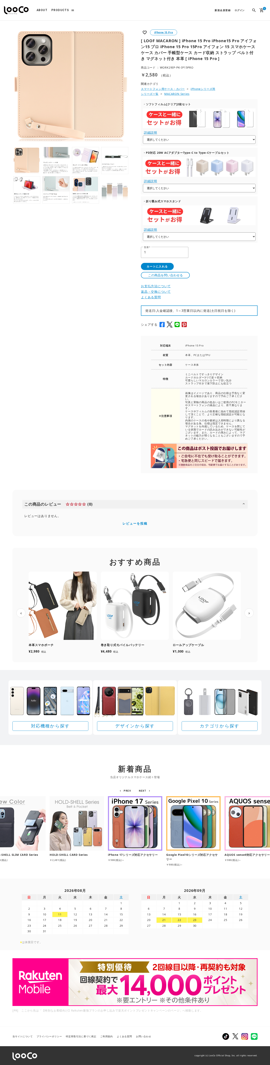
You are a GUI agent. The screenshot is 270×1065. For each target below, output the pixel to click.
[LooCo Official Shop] (16, 10)
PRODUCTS (60, 10)
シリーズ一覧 (150, 94)
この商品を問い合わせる (165, 275)
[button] (126, 790)
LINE (254, 1036)
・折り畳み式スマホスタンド (162, 201)
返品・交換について (156, 291)
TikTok (225, 1036)
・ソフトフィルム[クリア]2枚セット (167, 104)
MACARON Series (176, 94)
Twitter (235, 1036)
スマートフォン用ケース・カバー (163, 89)
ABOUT (42, 10)
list (72, 10)
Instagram (244, 1036)
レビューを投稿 (135, 523)
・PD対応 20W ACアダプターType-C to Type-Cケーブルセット (186, 153)
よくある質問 (151, 297)
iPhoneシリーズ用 (203, 89)
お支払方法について (156, 286)
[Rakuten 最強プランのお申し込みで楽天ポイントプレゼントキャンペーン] (135, 982)
